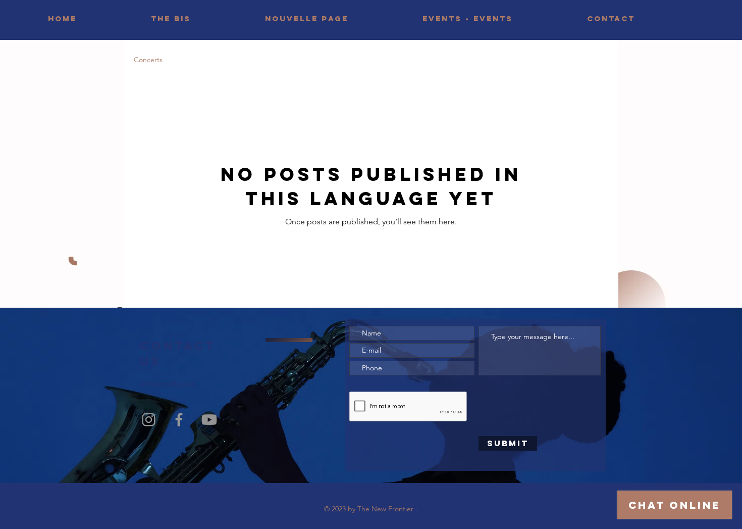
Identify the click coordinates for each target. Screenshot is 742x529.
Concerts (148, 59)
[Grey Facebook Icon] (179, 419)
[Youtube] (209, 419)
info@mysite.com (168, 384)
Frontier (400, 508)
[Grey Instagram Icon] (148, 419)
